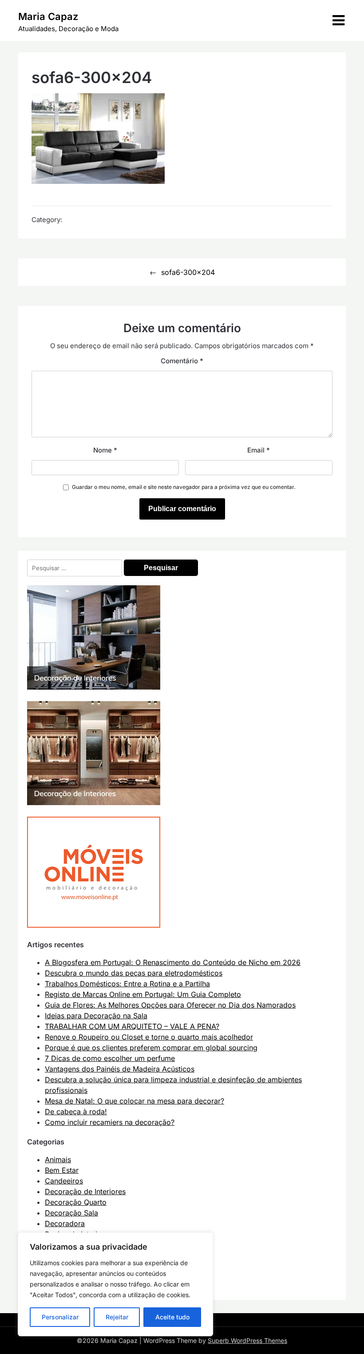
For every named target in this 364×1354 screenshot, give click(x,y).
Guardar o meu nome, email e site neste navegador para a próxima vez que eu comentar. (184, 487)
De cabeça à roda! (76, 1111)
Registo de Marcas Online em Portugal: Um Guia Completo (143, 994)
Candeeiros (64, 1180)
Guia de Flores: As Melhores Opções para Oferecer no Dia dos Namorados (170, 1005)
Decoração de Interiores (85, 1191)
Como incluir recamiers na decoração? (109, 1122)
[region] (115, 1284)
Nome (105, 450)
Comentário (182, 361)
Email (258, 450)
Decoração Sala (71, 1212)
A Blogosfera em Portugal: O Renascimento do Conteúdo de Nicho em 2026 (173, 962)
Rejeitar (117, 1317)
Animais (58, 1159)
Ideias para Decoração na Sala (96, 1015)
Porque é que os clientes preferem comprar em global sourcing (151, 1047)
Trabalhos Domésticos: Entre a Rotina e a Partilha (127, 983)
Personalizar (60, 1317)
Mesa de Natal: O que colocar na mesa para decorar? (134, 1100)
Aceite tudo (172, 1317)
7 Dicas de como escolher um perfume (110, 1058)
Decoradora (65, 1223)
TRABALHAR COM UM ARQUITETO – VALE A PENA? (132, 1026)
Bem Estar (62, 1170)
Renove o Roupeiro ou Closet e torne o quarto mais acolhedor (149, 1036)
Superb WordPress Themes (247, 1340)
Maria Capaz (48, 16)
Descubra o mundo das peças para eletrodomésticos (133, 973)
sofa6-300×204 (188, 272)
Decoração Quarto (76, 1202)
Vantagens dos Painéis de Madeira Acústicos (119, 1068)
